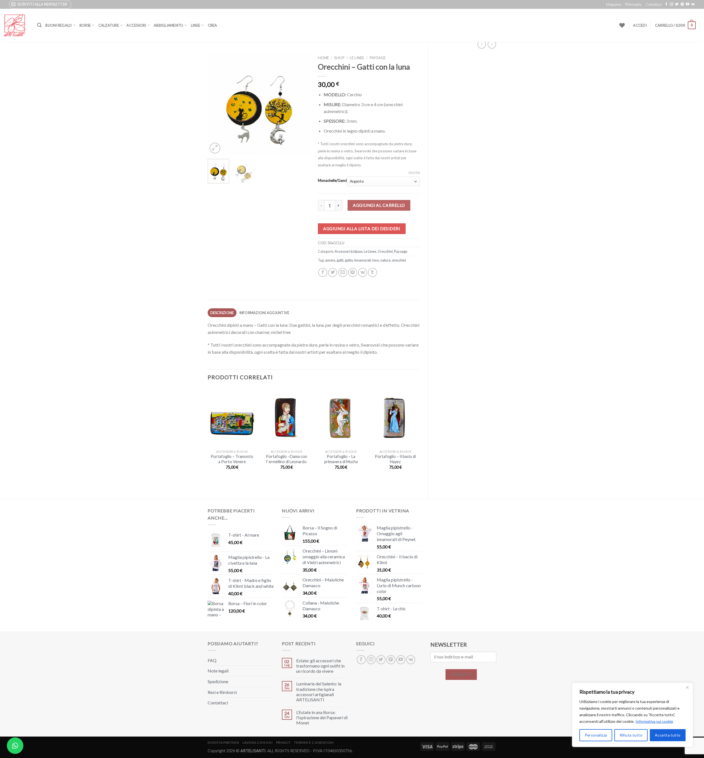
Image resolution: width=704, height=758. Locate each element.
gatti (340, 260)
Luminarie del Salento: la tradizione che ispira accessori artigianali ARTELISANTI (318, 691)
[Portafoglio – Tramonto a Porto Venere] (232, 417)
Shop (339, 58)
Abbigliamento (168, 25)
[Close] (687, 687)
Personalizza (596, 735)
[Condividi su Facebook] (322, 272)
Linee (195, 25)
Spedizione (218, 681)
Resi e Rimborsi (222, 692)
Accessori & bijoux (348, 251)
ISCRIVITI (461, 674)
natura (385, 260)
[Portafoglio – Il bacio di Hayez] (395, 417)
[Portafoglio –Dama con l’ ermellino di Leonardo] (286, 417)
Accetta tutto (667, 735)
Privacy (283, 742)
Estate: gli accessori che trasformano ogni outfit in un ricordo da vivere (320, 666)
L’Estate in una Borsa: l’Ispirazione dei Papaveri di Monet (322, 717)
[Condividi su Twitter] (332, 272)
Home (323, 58)
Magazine (613, 4)
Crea (212, 25)
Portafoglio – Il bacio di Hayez (395, 459)
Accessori (136, 25)
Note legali (218, 670)
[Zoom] (215, 148)
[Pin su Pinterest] (352, 272)
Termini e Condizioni (314, 742)
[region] (632, 715)
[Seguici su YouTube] (687, 4)
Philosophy (633, 4)
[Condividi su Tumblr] (372, 272)
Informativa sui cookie (654, 721)
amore (330, 260)
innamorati (362, 260)
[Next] (301, 104)
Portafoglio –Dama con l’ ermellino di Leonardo (286, 459)
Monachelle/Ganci (332, 181)
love (375, 260)
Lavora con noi (258, 742)
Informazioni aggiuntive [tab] (264, 313)
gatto (349, 260)
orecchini (399, 260)
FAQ (212, 660)
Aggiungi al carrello (379, 205)
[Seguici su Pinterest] (682, 4)
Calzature (108, 25)
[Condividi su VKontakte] (362, 272)
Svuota (414, 172)
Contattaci (654, 4)
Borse (85, 25)
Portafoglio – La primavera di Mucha (341, 459)
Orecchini (385, 251)
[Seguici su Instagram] (671, 4)
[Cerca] (39, 25)
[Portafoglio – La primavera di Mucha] (341, 417)
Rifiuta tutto (631, 735)
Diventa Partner (223, 742)
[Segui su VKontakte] (693, 4)
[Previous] (217, 104)
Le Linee (357, 58)
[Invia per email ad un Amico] (342, 272)
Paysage (377, 58)
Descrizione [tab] (222, 313)
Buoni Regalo (58, 25)
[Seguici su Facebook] (666, 4)
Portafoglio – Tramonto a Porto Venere (232, 459)
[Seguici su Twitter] (676, 4)
